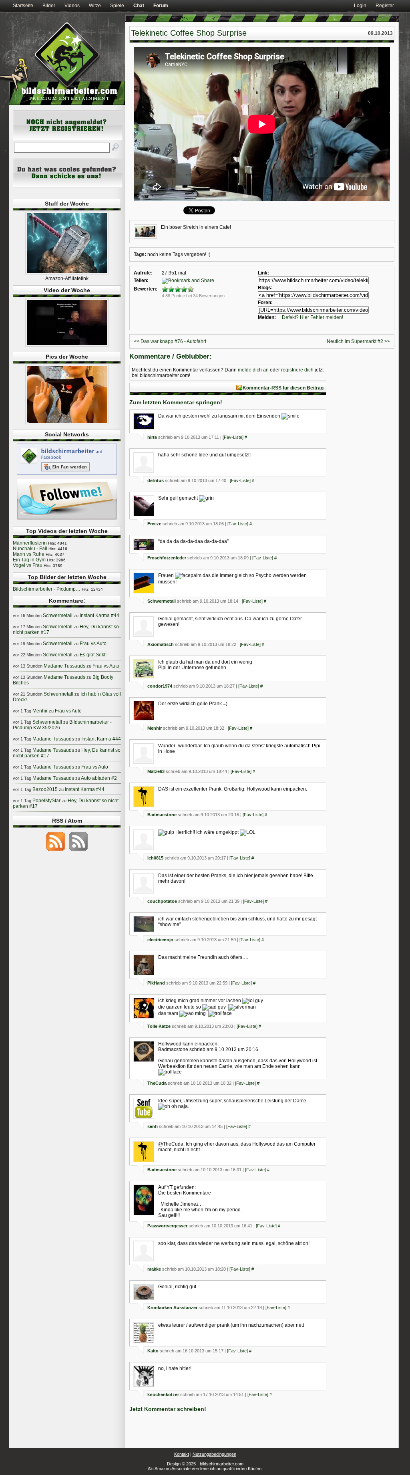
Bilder (48, 5)
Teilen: (141, 280)
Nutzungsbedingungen (214, 1454)
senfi (152, 1126)
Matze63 (156, 771)
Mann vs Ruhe (28, 554)
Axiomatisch (160, 644)
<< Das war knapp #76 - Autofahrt (170, 341)
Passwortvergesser (167, 1225)
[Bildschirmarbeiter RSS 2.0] (55, 851)
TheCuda (157, 1083)
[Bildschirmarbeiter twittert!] (67, 519)
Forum (160, 5)
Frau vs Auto (93, 643)
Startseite (23, 5)
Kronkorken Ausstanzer (172, 1307)
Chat (138, 5)
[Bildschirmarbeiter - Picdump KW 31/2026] (67, 423)
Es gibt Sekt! (93, 655)
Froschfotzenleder (166, 557)
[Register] (68, 138)
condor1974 (159, 686)
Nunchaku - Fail (30, 548)
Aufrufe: (143, 273)
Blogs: (265, 288)
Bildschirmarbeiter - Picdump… (46, 589)
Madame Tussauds (64, 666)
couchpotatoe (162, 901)
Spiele (117, 5)
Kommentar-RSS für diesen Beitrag (283, 388)
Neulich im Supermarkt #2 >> (358, 341)
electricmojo (160, 939)
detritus (155, 480)
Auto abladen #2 (99, 778)
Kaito (153, 1350)
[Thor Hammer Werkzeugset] (67, 273)
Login (360, 5)
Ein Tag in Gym (29, 560)
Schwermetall (161, 601)
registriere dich (297, 370)
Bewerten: (145, 289)
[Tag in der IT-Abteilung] (67, 345)
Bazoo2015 (45, 789)
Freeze (154, 523)
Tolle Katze (159, 1026)
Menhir (154, 728)
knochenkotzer (163, 1394)
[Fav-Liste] (233, 437)
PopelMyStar (46, 800)
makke (154, 1269)
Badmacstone (162, 814)
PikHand (156, 983)
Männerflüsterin (30, 543)
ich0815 (155, 858)
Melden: (267, 317)
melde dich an (253, 370)
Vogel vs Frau (27, 565)
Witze (95, 5)
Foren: (265, 302)
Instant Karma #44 (99, 615)
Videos (72, 5)
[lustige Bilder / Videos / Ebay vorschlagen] (68, 186)
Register (385, 5)
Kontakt (181, 1454)
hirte (152, 437)
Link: (263, 273)
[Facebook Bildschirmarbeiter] (67, 474)
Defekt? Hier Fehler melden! (312, 317)
